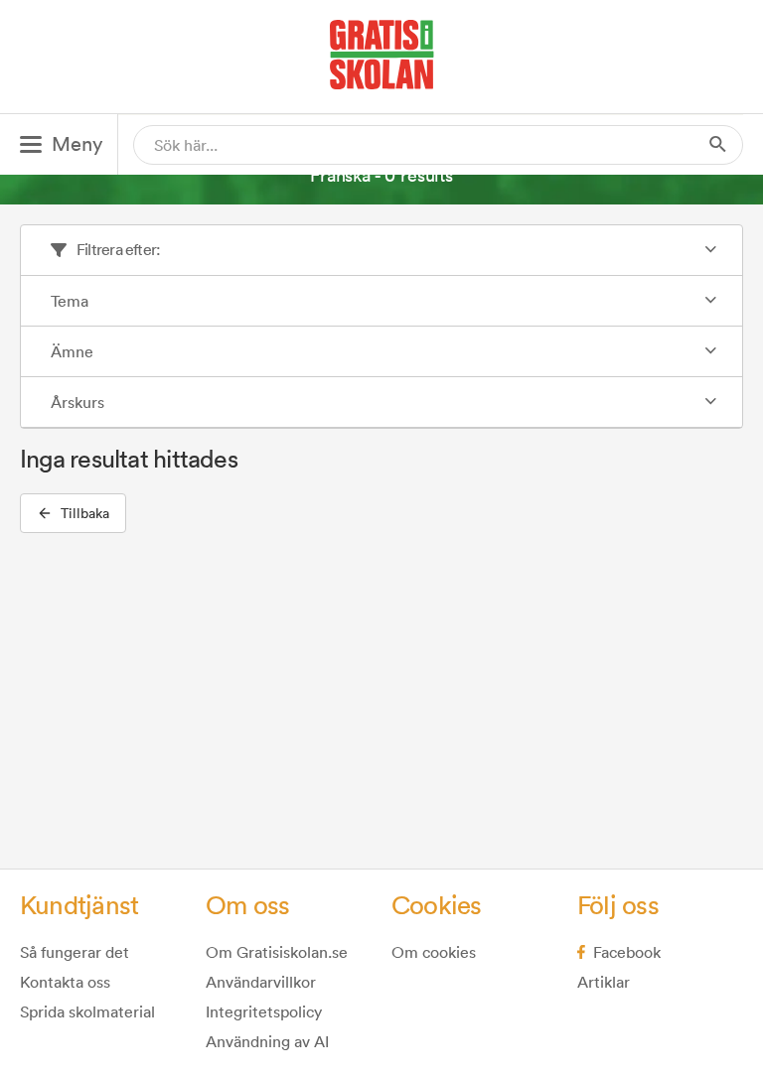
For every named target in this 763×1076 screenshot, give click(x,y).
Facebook (627, 952)
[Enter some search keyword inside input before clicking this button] (718, 145)
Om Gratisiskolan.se (277, 952)
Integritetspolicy (264, 1011)
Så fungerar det (74, 952)
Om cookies (433, 952)
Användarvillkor (261, 982)
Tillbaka (85, 513)
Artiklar (603, 982)
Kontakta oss (65, 982)
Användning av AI (267, 1041)
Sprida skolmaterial (87, 1011)
